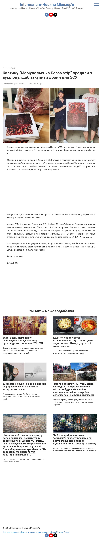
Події (39, 84)
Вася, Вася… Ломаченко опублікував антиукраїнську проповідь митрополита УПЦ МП (23, 340)
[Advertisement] (51, 40)
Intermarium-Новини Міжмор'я (47, 4)
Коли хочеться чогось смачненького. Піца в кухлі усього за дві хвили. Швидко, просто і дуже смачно (74, 342)
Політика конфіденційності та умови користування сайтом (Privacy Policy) (36, 532)
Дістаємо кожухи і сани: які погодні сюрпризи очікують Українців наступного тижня (24, 386)
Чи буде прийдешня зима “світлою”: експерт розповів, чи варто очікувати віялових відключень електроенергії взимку (74, 439)
